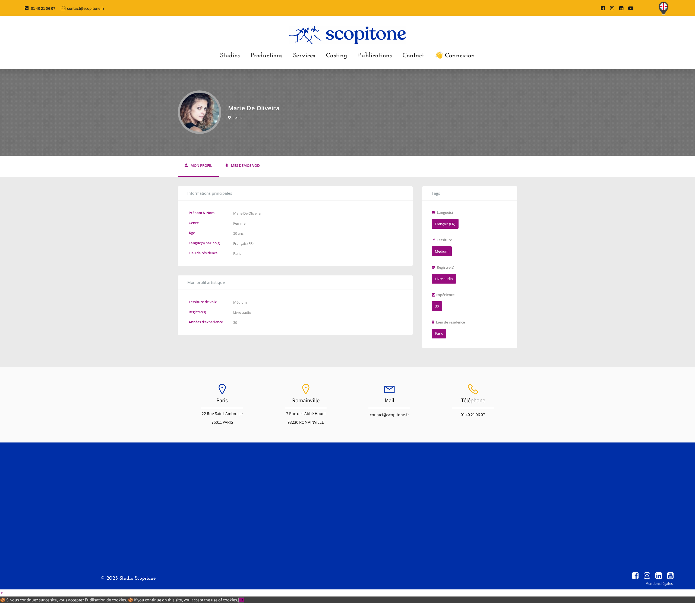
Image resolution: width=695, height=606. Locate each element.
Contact (413, 55)
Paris (237, 253)
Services (304, 55)
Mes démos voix (245, 165)
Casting (336, 55)
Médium (240, 302)
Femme (239, 223)
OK (241, 600)
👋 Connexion (455, 55)
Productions (266, 55)
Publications (375, 55)
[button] (1, 592)
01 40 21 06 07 (473, 414)
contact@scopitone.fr (389, 414)
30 (235, 322)
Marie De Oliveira (247, 213)
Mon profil (201, 165)
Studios (230, 55)
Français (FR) (243, 243)
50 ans (238, 233)
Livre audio (242, 312)
